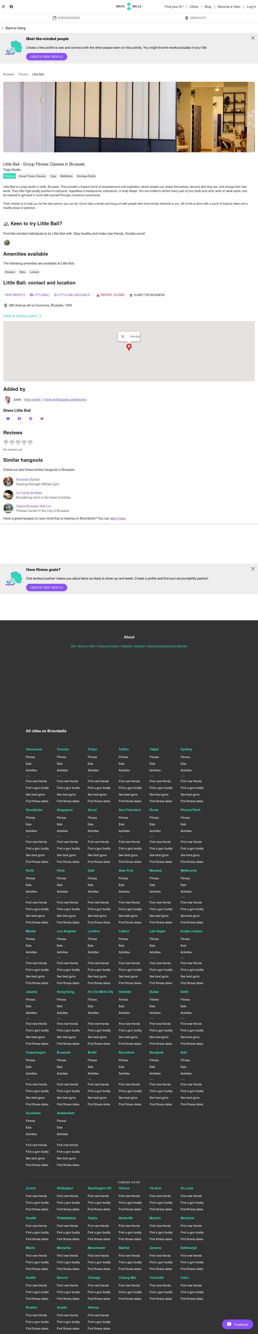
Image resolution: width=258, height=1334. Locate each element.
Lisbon (124, 931)
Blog (208, 6)
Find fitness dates (37, 801)
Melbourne (189, 870)
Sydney (186, 749)
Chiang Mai (127, 1277)
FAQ (73, 645)
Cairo (185, 1277)
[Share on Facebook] (20, 418)
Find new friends (36, 781)
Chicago (94, 1277)
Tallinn (124, 749)
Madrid (124, 1247)
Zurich (31, 1188)
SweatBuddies (66, 18)
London (94, 931)
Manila (31, 931)
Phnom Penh (191, 809)
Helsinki (125, 991)
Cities (194, 6)
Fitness (9, 176)
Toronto (63, 749)
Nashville (126, 1218)
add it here (117, 518)
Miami (30, 1247)
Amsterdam (66, 1113)
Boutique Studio (86, 176)
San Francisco (130, 809)
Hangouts (195, 18)
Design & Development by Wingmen (167, 645)
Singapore (65, 809)
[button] (129, 117)
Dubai (154, 991)
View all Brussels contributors (65, 399)
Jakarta (31, 991)
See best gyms (35, 794)
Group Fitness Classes (32, 176)
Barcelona (126, 1052)
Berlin (92, 1052)
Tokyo (92, 749)
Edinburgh (189, 1247)
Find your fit (175, 6)
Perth (30, 870)
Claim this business (147, 295)
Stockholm (34, 809)
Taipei (154, 749)
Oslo (91, 870)
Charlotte (157, 1277)
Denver (62, 1277)
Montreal (187, 1218)
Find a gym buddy (37, 788)
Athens (93, 1307)
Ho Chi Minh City (100, 991)
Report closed (110, 295)
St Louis (187, 1188)
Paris (61, 870)
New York (126, 870)
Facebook (126, 645)
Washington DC (100, 1188)
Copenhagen (36, 1052)
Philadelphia (66, 1218)
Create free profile (46, 57)
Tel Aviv (155, 1188)
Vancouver (34, 749)
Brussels (64, 1052)
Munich (155, 1218)
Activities (31, 770)
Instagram (139, 645)
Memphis (64, 1247)
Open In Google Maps (23, 316)
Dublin (31, 1277)
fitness (23, 74)
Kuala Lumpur (191, 931)
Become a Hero (229, 6)
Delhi (184, 991)
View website (14, 295)
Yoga (53, 176)
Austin (62, 1307)
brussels (8, 74)
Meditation (66, 176)
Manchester (97, 1247)
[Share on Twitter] (42, 418)
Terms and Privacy (108, 645)
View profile (33, 399)
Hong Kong (65, 991)
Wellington (65, 1188)
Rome (154, 809)
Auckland (33, 1113)
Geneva (155, 1247)
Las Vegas (157, 931)
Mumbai (156, 870)
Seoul (92, 809)
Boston (31, 1307)
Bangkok (156, 1052)
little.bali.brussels (74, 295)
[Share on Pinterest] (31, 418)
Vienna (124, 1188)
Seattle (31, 1218)
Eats (28, 763)
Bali (183, 1052)
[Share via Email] (8, 418)
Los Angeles (66, 931)
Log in (251, 6)
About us (83, 645)
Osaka (92, 1218)
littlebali (41, 295)
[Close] (123, 336)
